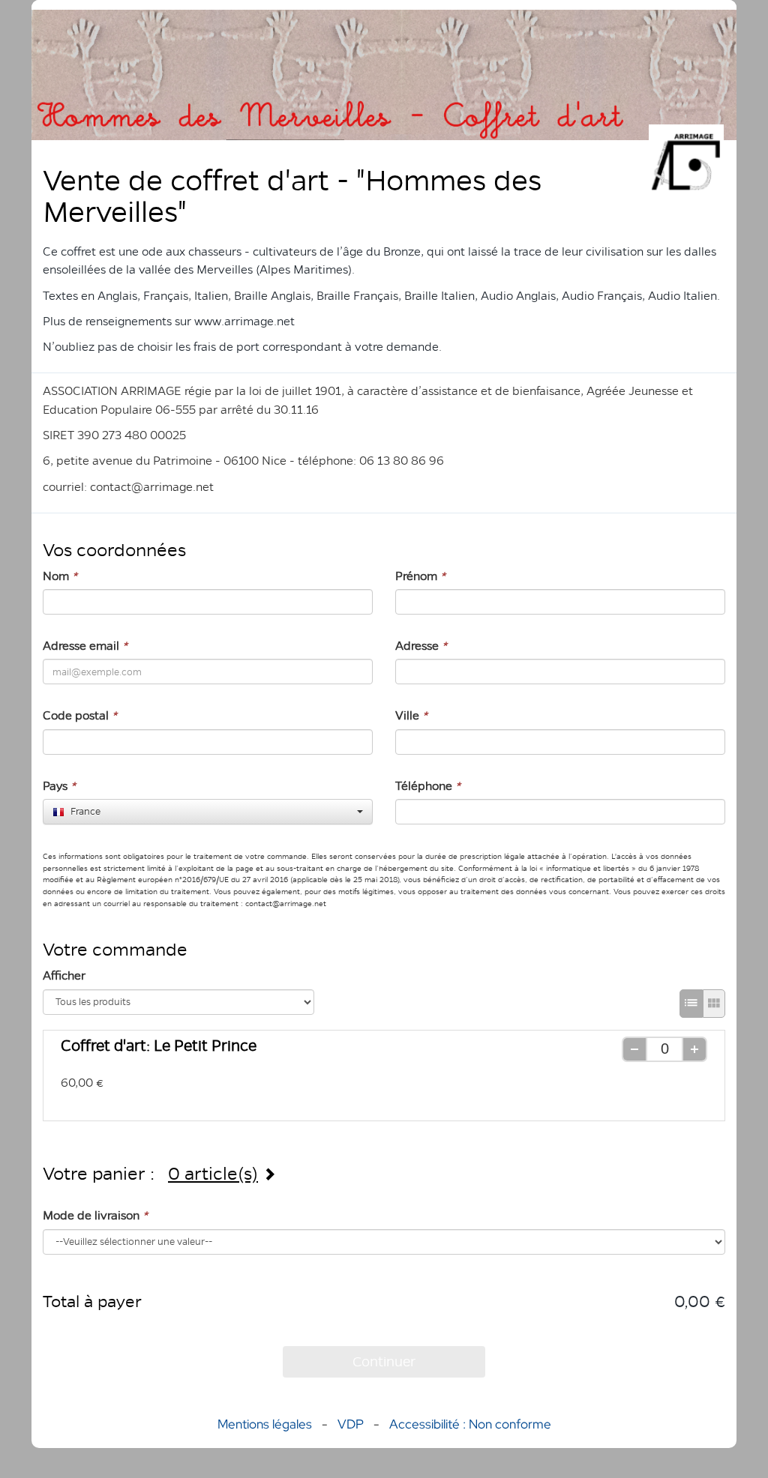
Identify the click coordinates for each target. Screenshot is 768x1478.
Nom (60, 576)
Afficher (64, 975)
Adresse (421, 646)
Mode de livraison (95, 1215)
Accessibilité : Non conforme (470, 1424)
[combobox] (208, 811)
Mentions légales (265, 1424)
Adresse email (85, 646)
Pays (59, 786)
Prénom (420, 576)
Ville (411, 715)
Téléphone (427, 786)
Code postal (80, 715)
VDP (352, 1424)
